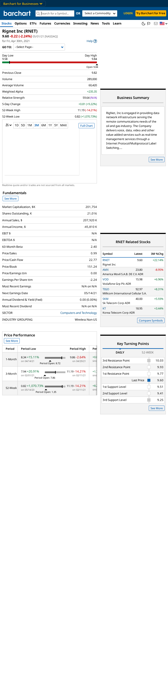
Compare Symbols (151, 320)
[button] (163, 23)
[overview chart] (49, 154)
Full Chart (86, 126)
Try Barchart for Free (150, 13)
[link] (92, 41)
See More (10, 198)
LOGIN (128, 13)
